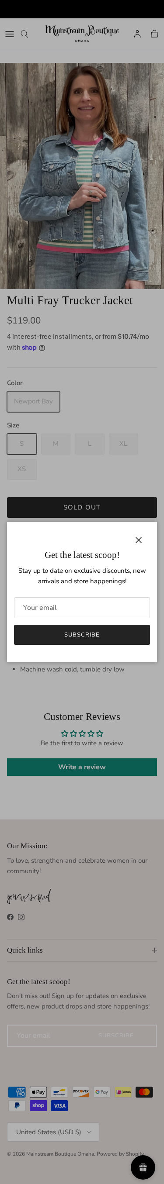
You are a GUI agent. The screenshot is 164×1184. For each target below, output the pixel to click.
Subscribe (82, 635)
